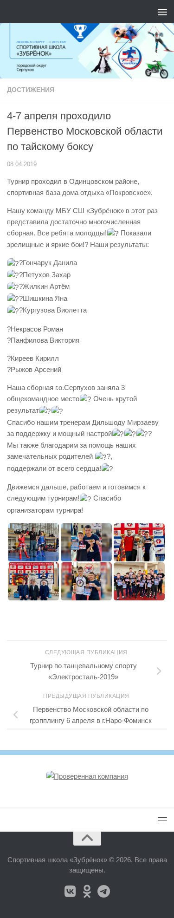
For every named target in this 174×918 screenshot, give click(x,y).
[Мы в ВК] (70, 891)
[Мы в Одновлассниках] (87, 891)
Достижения (30, 89)
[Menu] (162, 11)
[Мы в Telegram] (103, 891)
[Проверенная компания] (87, 776)
